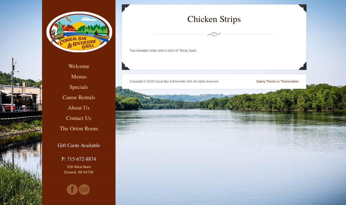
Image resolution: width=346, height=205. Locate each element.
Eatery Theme (266, 81)
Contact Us (78, 117)
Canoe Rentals (79, 97)
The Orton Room (79, 128)
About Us (79, 107)
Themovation (290, 81)
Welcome (78, 66)
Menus (79, 76)
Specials (78, 86)
